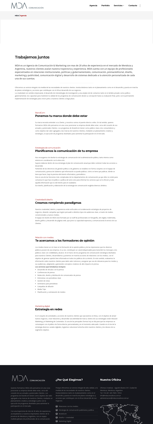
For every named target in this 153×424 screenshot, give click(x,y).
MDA (17, 15)
